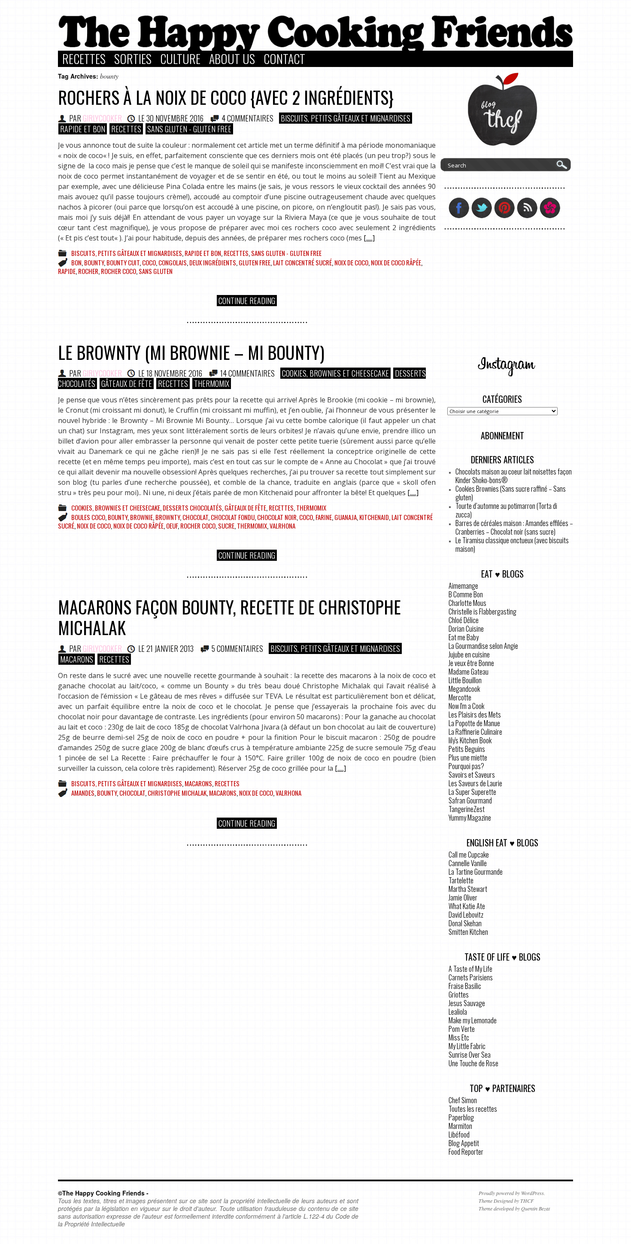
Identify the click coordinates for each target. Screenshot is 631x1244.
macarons (223, 792)
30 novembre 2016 (174, 118)
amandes (82, 792)
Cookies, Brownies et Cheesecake (335, 373)
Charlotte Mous (467, 603)
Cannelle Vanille (468, 863)
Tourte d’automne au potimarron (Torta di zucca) (506, 510)
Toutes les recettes (473, 1109)
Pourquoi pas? (466, 766)
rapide (67, 271)
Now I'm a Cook (466, 706)
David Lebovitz (466, 914)
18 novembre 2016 (174, 373)
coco (149, 262)
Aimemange (463, 586)
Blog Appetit (464, 1143)
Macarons (76, 659)
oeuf (172, 525)
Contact (284, 59)
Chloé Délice (464, 620)
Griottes (459, 994)
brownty (167, 517)
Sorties (133, 59)
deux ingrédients (212, 262)
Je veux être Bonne (471, 663)
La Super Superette (472, 792)
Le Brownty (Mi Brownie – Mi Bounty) (191, 352)
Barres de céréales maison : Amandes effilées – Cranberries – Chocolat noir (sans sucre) (514, 527)
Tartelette (461, 880)
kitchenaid (374, 517)
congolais (172, 262)
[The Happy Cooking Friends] (315, 48)
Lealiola (458, 1012)
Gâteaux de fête (126, 383)
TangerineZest (467, 809)
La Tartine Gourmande (476, 872)
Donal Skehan (465, 923)
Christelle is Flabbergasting (482, 611)
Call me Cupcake (469, 854)
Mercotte (460, 697)
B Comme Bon (466, 594)
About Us (232, 59)
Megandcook (464, 689)
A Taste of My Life (470, 969)
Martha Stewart (468, 889)
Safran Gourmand (470, 800)
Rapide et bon (82, 128)
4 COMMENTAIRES (247, 118)
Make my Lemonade (473, 1020)
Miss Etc (459, 1037)
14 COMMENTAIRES (247, 373)
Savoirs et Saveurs (472, 775)
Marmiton (460, 1126)
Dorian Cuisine (466, 629)
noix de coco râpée (396, 262)
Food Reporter (466, 1152)
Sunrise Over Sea (470, 1054)
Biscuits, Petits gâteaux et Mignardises (345, 118)
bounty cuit (123, 262)
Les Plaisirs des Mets (475, 714)
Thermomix (211, 383)
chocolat (195, 517)
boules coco (88, 517)
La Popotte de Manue (474, 723)
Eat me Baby (464, 637)
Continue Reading (246, 300)
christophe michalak (177, 792)
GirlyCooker (102, 118)
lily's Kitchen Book (470, 740)
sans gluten (156, 271)
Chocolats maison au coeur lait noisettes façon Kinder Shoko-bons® (513, 475)
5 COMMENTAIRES (237, 648)
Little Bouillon (465, 680)
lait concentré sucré (302, 262)
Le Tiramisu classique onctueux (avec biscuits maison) (512, 544)
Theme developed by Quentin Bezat (514, 1208)
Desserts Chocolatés (192, 507)
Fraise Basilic (465, 986)
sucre (226, 525)
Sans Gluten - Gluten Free (189, 128)
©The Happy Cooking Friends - (103, 1193)
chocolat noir (277, 517)
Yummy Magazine (470, 817)
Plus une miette (468, 757)
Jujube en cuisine (469, 654)
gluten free (254, 262)
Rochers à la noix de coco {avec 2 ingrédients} (226, 97)
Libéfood (459, 1134)
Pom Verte (462, 1029)
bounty (94, 262)
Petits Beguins (467, 749)
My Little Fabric (467, 1046)
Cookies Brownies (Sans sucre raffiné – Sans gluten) (510, 493)
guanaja (345, 517)
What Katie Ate (467, 906)
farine (324, 517)
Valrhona (282, 525)
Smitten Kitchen (468, 932)
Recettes (84, 59)
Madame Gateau (468, 671)
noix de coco (351, 262)
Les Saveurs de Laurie (475, 783)
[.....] (369, 238)
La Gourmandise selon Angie (483, 646)
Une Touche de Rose (473, 1063)
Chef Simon (463, 1100)
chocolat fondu (233, 517)
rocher (88, 271)
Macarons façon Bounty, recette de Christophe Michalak (229, 617)
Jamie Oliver (463, 897)
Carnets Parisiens (471, 977)
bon (76, 262)
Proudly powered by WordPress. (512, 1192)
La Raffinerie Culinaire (475, 732)
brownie (141, 517)
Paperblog (461, 1117)
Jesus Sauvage (467, 1003)
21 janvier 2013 (170, 648)
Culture (180, 59)
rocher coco (118, 271)
